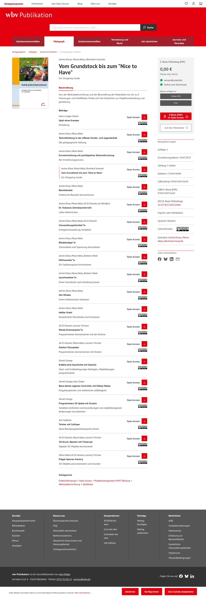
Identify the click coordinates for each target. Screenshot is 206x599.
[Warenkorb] (201, 3)
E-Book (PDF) (176, 96)
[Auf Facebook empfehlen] (159, 259)
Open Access (85, 480)
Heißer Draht (65, 312)
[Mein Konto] (194, 3)
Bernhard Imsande (173, 240)
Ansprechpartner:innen (23, 520)
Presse (15, 540)
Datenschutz (175, 530)
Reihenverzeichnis (62, 535)
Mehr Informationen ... (83, 593)
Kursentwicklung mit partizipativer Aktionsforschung (86, 155)
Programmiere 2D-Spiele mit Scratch (78, 403)
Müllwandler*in (67, 260)
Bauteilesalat (66, 190)
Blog (80, 3)
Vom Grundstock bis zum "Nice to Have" (81, 172)
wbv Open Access (60, 3)
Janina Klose (174, 237)
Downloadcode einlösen (65, 520)
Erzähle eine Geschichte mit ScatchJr (78, 364)
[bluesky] (185, 576)
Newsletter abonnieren (65, 530)
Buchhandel (18, 530)
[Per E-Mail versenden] (177, 259)
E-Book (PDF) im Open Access (176, 116)
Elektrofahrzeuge (67, 480)
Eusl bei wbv (110, 529)
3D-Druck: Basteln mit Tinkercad (75, 441)
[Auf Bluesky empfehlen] (165, 259)
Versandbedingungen (180, 557)
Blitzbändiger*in (67, 242)
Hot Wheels (65, 294)
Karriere (16, 535)
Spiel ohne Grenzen (69, 120)
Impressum (174, 552)
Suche (150, 27)
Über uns (95, 3)
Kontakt (112, 3)
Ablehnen (130, 591)
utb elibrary (110, 542)
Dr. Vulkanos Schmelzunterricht (75, 207)
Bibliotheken (18, 525)
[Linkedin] (191, 576)
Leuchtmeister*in (67, 277)
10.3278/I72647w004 (169, 204)
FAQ (55, 525)
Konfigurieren (151, 591)
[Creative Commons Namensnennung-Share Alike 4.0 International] (181, 228)
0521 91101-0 (64, 579)
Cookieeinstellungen (179, 525)
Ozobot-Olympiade (69, 347)
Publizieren (37, 3)
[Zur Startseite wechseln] (29, 14)
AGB (171, 520)
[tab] (66, 87)
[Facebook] (180, 576)
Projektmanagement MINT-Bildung (112, 480)
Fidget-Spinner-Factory (71, 459)
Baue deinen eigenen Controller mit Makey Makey (85, 385)
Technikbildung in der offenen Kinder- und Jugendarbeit (88, 137)
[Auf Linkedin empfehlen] (171, 259)
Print (176, 103)
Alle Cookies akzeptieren (181, 591)
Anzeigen (17, 545)
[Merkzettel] (186, 3)
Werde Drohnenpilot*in (71, 329)
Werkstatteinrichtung (69, 484)
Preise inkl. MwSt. (169, 74)
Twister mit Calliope (69, 424)
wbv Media (64, 574)
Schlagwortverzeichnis (64, 549)
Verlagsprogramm (13, 3)
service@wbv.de (81, 579)
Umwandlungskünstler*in (72, 225)
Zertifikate (88, 484)
